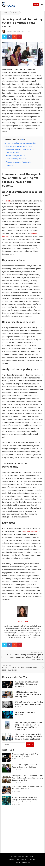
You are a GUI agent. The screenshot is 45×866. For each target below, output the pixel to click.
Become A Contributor (23, 863)
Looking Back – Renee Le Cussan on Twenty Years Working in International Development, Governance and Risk (27, 778)
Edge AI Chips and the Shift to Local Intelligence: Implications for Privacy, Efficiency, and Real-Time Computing (24, 800)
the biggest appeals (30, 531)
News (15, 12)
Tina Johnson (11, 31)
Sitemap (32, 860)
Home (6, 12)
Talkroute (7, 201)
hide (22, 139)
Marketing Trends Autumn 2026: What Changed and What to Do (27, 684)
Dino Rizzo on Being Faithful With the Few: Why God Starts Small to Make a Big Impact (28, 736)
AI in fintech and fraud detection (25, 713)
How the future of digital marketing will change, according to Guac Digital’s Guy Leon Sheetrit (25, 657)
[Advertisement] (22, 829)
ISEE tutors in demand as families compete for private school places (28, 694)
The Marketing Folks (21, 856)
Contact (11, 860)
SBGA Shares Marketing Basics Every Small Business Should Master (29, 704)
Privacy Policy (21, 860)
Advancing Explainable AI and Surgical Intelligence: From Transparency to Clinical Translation (28, 725)
